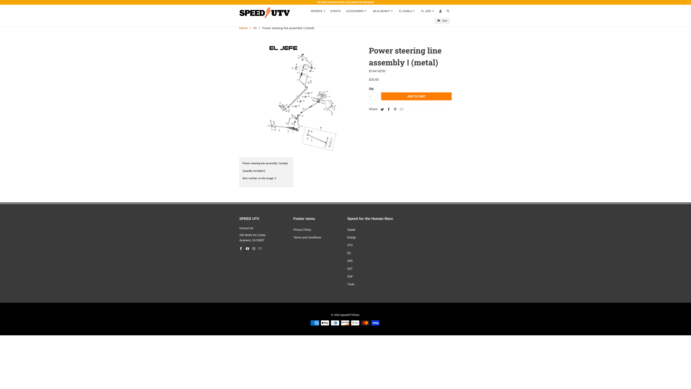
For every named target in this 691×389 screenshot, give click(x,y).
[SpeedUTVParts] (264, 12)
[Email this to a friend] (401, 109)
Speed (351, 229)
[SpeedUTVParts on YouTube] (248, 249)
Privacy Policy (302, 229)
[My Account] (440, 12)
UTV (350, 245)
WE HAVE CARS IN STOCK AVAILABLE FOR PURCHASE (345, 2)
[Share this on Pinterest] (395, 109)
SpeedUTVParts (349, 315)
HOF (350, 276)
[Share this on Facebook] (388, 109)
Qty (371, 89)
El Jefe (427, 11)
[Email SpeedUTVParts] (261, 249)
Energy (351, 237)
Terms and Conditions (307, 237)
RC (349, 253)
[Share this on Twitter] (382, 109)
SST (350, 268)
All (255, 28)
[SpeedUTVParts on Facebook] (241, 249)
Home (243, 28)
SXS (350, 261)
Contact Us (246, 228)
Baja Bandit (383, 11)
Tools (350, 284)
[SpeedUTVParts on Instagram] (254, 249)
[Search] (448, 12)
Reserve (318, 11)
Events (335, 11)
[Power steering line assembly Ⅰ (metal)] (302, 98)
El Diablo (407, 11)
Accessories (356, 11)
